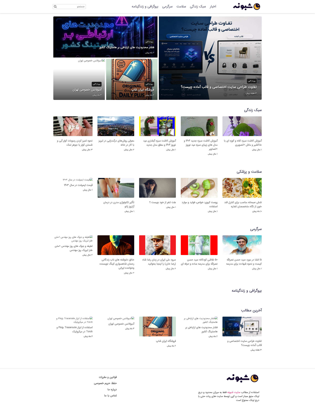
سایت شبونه (233, 392)
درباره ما (112, 389)
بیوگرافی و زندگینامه (145, 6)
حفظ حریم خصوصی (105, 383)
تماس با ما (110, 396)
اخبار (213, 6)
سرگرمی (167, 6)
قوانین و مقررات (108, 377)
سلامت (181, 6)
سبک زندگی (198, 6)
